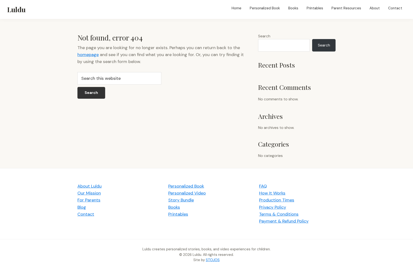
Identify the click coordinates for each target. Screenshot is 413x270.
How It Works (272, 193)
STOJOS (213, 260)
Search (264, 36)
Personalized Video (187, 193)
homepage (88, 54)
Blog (81, 207)
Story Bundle (181, 200)
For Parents (88, 200)
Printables (178, 214)
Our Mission (89, 193)
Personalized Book (186, 186)
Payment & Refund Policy (284, 221)
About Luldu (89, 186)
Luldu (16, 9)
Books (174, 207)
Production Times (276, 200)
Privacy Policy (272, 207)
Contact (85, 214)
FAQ (263, 186)
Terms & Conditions (279, 214)
